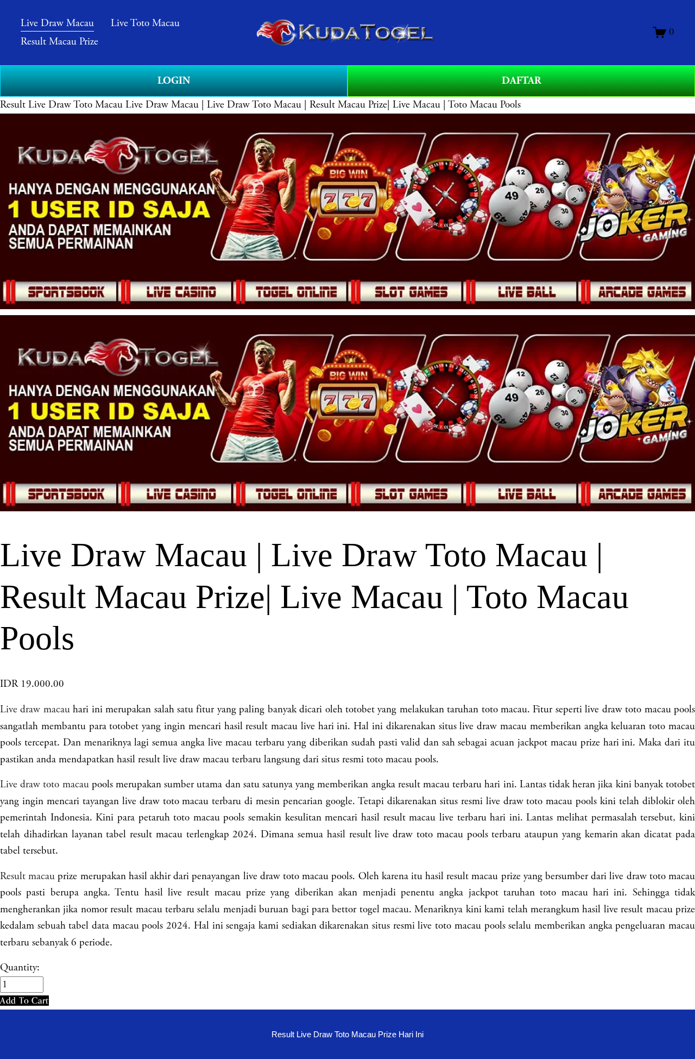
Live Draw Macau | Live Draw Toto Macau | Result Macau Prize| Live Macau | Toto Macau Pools (323, 104)
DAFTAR (521, 80)
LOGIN (173, 80)
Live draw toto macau (44, 784)
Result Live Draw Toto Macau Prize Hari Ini (347, 1034)
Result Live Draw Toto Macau (61, 104)
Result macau (27, 876)
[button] (24, 1000)
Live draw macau (35, 709)
